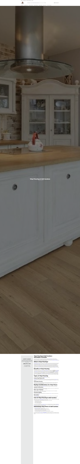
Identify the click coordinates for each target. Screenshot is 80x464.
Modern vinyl (56, 371)
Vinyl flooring (35, 363)
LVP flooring (35, 379)
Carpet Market (27, 359)
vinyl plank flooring (44, 404)
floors (50, 393)
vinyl (48, 374)
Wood (42, 373)
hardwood (56, 379)
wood (46, 364)
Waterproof (36, 371)
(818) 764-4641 (56, 2)
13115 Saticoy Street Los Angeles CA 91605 (27, 366)
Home (37, 180)
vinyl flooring (46, 370)
